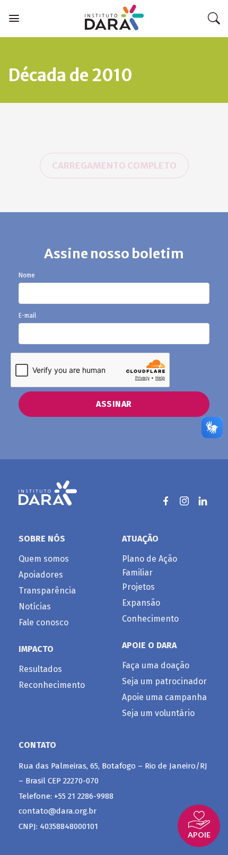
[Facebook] (165, 500)
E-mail (27, 315)
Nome (27, 275)
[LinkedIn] (202, 500)
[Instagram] (184, 500)
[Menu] (14, 18)
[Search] (213, 18)
